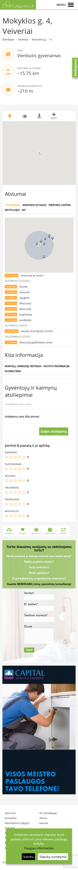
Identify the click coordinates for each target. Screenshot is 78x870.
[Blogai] (11, 457)
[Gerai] (19, 457)
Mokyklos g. (39, 39)
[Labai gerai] (24, 457)
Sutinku (28, 857)
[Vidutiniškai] (15, 457)
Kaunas (43, 823)
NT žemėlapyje (48, 813)
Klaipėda (10, 828)
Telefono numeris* (35, 615)
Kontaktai (10, 818)
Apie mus (10, 813)
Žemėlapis (8, 39)
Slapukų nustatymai (53, 857)
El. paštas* (31, 604)
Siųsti (29, 650)
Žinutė (28, 626)
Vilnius (43, 818)
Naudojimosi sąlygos (17, 823)
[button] (41, 241)
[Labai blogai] (6, 457)
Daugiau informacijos (39, 848)
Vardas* (29, 593)
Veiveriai (23, 39)
